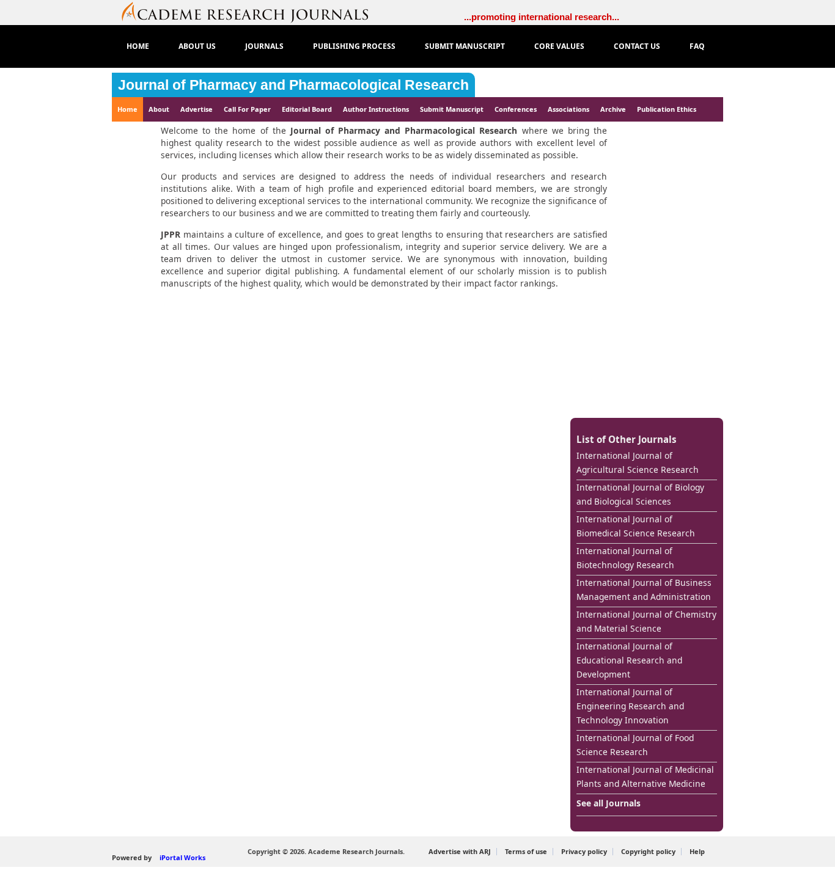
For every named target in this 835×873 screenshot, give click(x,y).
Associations (568, 109)
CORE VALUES (559, 46)
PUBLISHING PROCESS (354, 46)
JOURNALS (264, 46)
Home (127, 109)
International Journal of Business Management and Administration (644, 589)
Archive (613, 109)
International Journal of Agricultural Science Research (637, 462)
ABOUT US (197, 46)
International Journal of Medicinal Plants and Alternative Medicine (645, 776)
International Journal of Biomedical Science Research (635, 526)
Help (697, 851)
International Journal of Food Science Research (635, 745)
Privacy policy (584, 851)
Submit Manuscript (452, 109)
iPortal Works (182, 857)
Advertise (196, 109)
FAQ (697, 46)
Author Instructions (376, 109)
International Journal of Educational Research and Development (629, 660)
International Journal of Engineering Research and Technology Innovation (630, 706)
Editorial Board (307, 109)
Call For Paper (247, 109)
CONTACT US (637, 46)
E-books (136, 133)
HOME (138, 46)
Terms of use (526, 851)
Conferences (516, 109)
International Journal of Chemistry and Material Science (646, 621)
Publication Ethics (666, 109)
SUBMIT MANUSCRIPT (465, 46)
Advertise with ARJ (460, 851)
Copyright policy (648, 851)
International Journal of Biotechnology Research (625, 558)
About (159, 109)
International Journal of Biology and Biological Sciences (640, 494)
